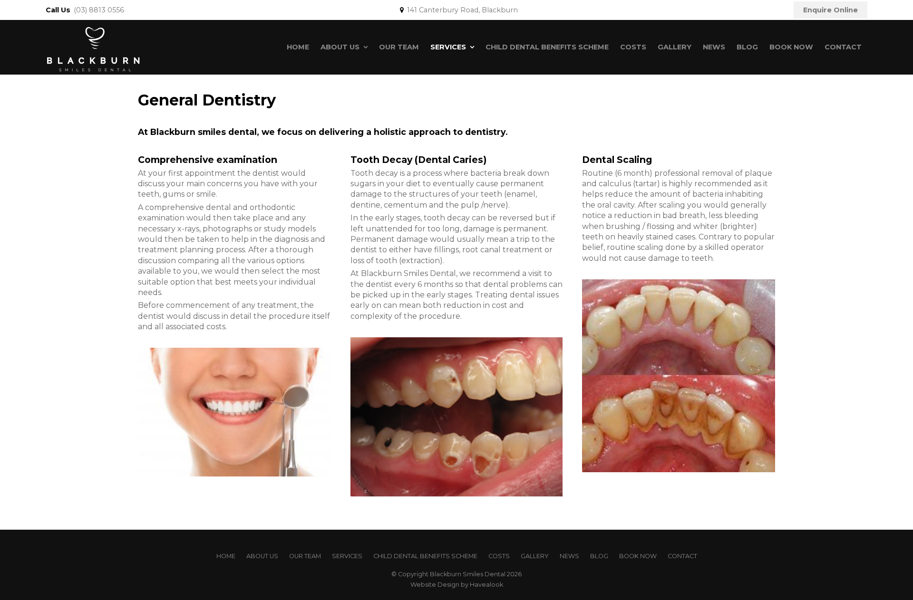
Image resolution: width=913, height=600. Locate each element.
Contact (843, 47)
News (714, 47)
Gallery (674, 47)
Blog (747, 47)
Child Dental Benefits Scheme (547, 47)
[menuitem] (226, 556)
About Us (340, 47)
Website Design (434, 584)
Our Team (399, 47)
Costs (633, 47)
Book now (791, 47)
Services (448, 47)
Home (298, 47)
